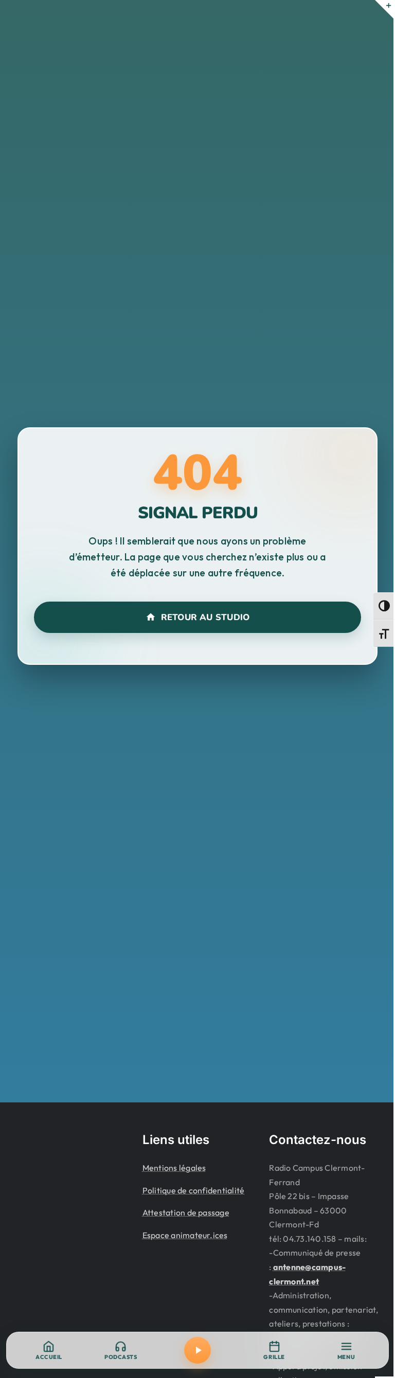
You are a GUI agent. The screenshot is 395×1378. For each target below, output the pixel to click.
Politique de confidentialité (193, 1190)
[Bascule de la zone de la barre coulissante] (384, 9)
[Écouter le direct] (197, 1350)
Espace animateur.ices (185, 1235)
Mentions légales (174, 1168)
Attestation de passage (185, 1212)
